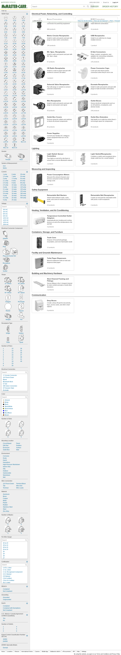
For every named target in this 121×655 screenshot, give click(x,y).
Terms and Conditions (103, 654)
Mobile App (45, 651)
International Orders (27, 651)
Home (3, 651)
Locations (10, 651)
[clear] (84, 6)
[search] (26, 206)
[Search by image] (91, 6)
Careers (37, 651)
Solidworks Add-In (55, 651)
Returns (17, 651)
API (74, 651)
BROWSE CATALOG (9, 2)
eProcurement (67, 651)
